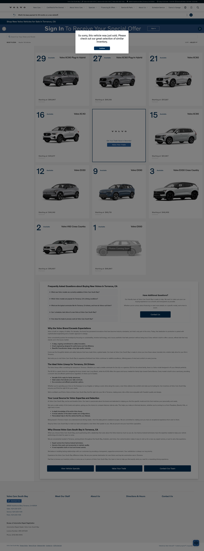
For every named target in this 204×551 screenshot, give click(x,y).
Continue (102, 48)
